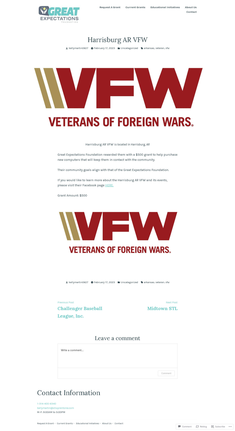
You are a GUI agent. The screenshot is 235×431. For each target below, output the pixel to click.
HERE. (109, 185)
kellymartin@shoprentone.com (55, 407)
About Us (191, 7)
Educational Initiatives (165, 7)
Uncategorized (129, 48)
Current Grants (135, 7)
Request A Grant (109, 7)
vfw (167, 48)
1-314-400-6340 (46, 403)
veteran (160, 48)
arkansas (149, 48)
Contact (191, 12)
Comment (166, 373)
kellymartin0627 (78, 48)
